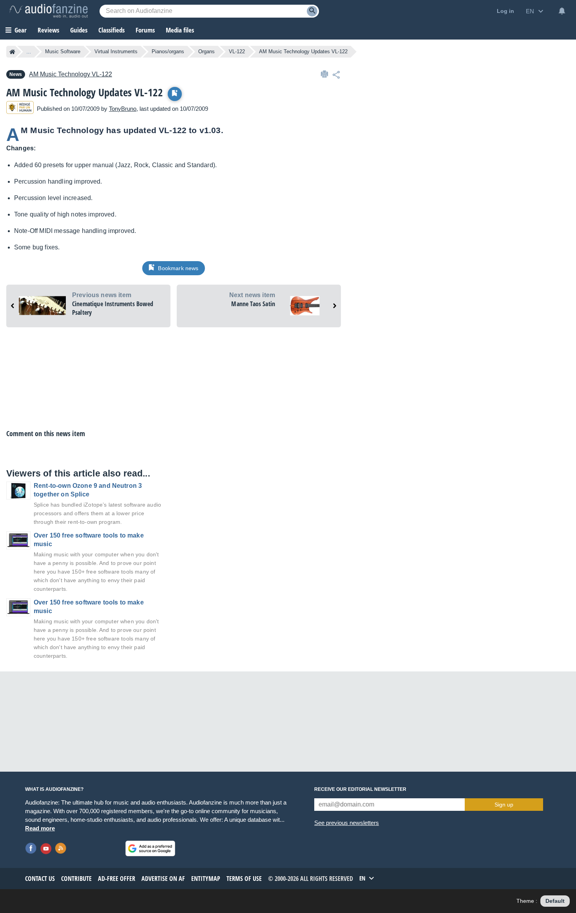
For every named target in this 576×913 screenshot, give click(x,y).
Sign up (503, 804)
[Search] (312, 11)
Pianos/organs (168, 51)
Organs (206, 51)
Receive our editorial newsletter (360, 789)
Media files (180, 29)
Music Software (62, 51)
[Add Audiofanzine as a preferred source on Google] (150, 848)
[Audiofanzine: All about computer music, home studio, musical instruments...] (48, 11)
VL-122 (237, 51)
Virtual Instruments (116, 51)
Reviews (48, 29)
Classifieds (111, 29)
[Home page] (12, 52)
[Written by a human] (20, 108)
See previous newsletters (346, 822)
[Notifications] (562, 11)
